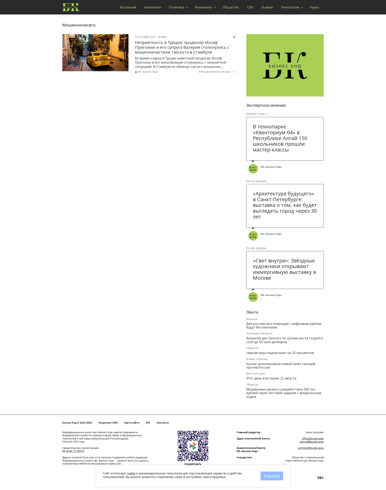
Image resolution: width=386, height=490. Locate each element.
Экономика (203, 7)
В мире (267, 7)
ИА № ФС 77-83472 (73, 451)
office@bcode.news (313, 438)
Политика (176, 7)
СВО (250, 7)
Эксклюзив (127, 7)
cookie (131, 473)
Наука (314, 7)
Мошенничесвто (211, 71)
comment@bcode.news (311, 448)
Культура (251, 113)
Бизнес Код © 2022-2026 (77, 422)
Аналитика (152, 7)
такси (227, 71)
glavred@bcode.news (312, 441)
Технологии (290, 7)
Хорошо (272, 476)
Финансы (252, 319)
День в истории (255, 373)
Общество (231, 7)
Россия (250, 181)
